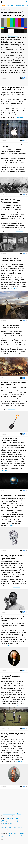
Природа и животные (7, 728)
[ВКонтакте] (24, 78)
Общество (4, 194)
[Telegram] (23, 78)
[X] (21, 78)
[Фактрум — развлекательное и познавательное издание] (5, 2)
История (3, 9)
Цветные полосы (13, 35)
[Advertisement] (14, 800)
